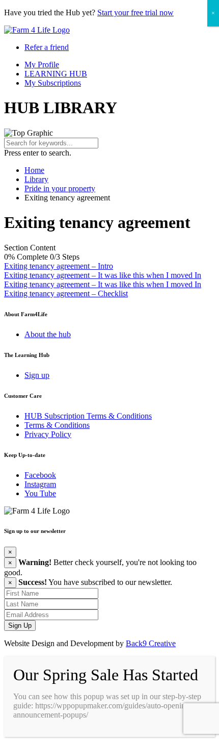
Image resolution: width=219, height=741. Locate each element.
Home (34, 170)
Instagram (40, 484)
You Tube (40, 493)
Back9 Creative (151, 643)
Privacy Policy (47, 434)
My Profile (41, 64)
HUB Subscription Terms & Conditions (88, 416)
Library (36, 179)
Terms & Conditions (57, 425)
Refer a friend (46, 47)
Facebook (40, 475)
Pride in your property (59, 188)
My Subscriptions (52, 83)
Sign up (36, 375)
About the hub (47, 334)
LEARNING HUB (55, 73)
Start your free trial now (135, 12)
